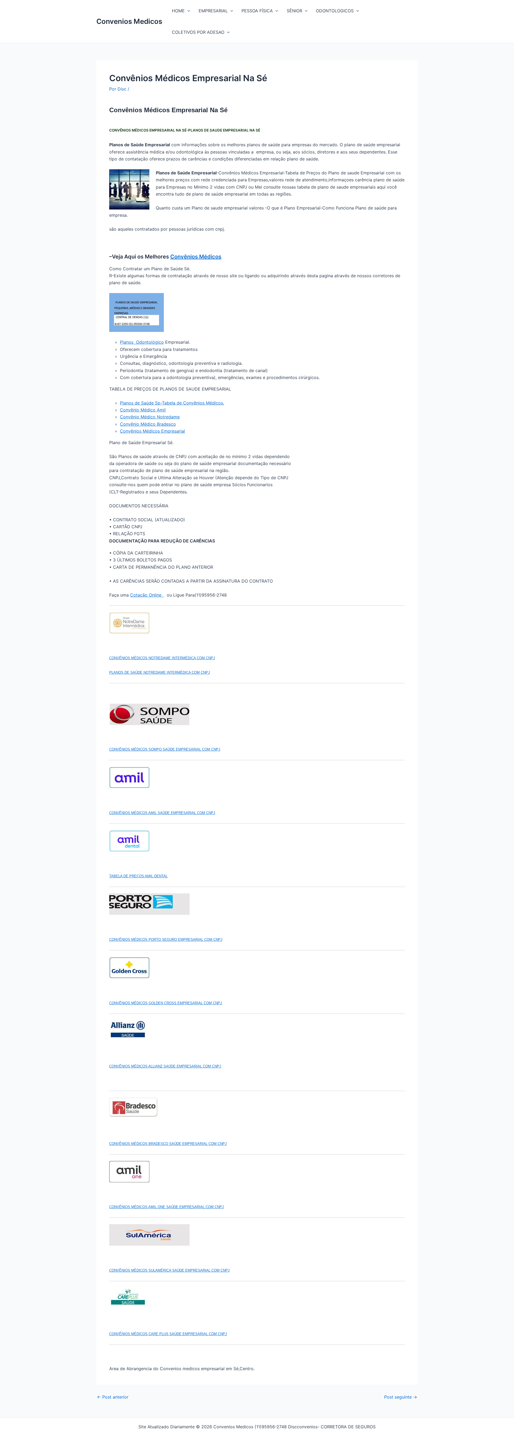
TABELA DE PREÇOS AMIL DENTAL (138, 876)
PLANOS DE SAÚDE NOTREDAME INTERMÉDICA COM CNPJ (159, 672)
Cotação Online (147, 595)
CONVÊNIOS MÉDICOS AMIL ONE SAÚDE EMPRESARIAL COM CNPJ (166, 1207)
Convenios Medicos (129, 21)
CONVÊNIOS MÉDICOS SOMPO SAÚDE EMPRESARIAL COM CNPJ (164, 749)
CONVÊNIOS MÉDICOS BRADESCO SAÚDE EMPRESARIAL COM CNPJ (168, 1144)
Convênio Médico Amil (143, 410)
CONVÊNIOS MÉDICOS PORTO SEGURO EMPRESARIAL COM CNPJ (165, 940)
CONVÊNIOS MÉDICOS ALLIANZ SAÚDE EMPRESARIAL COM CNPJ (165, 1066)
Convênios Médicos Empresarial (152, 431)
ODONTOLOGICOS (335, 10)
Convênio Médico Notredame (150, 416)
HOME (178, 10)
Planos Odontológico (142, 342)
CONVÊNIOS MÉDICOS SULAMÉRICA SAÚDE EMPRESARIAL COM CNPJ (169, 1270)
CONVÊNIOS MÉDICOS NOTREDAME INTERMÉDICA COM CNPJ (162, 658)
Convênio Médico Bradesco (148, 424)
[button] (187, 10)
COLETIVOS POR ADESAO (198, 32)
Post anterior (112, 1397)
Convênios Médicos (195, 256)
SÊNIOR (294, 10)
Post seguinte (400, 1397)
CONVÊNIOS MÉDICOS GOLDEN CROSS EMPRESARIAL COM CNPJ (165, 1003)
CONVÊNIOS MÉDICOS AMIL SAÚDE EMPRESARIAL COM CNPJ (162, 813)
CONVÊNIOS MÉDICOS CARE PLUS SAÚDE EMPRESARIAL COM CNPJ (168, 1334)
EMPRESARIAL (213, 10)
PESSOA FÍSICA (257, 10)
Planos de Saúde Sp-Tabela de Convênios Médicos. (172, 403)
